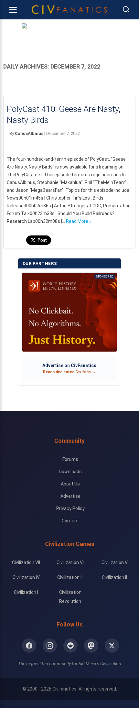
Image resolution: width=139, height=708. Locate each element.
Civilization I (26, 592)
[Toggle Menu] (13, 10)
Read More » (78, 221)
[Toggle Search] (126, 10)
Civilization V (115, 562)
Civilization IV (26, 577)
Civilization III (70, 577)
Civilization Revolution (70, 597)
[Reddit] (70, 645)
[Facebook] (29, 645)
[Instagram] (50, 645)
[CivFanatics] (69, 9)
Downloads (70, 471)
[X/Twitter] (112, 645)
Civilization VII (26, 562)
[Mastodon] (91, 645)
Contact (70, 520)
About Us (70, 483)
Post (42, 240)
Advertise (70, 496)
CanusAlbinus (29, 133)
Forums (70, 459)
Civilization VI (70, 562)
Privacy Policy (70, 508)
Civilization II (114, 577)
